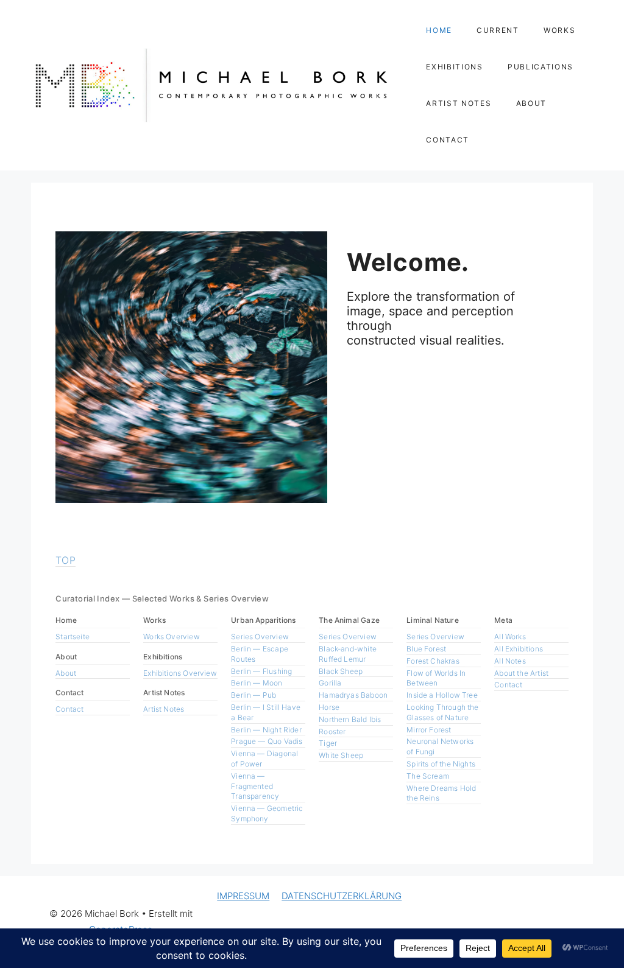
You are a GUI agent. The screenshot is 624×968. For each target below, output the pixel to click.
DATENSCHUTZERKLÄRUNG (342, 896)
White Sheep (341, 755)
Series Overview (260, 636)
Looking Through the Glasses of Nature (442, 712)
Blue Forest (426, 648)
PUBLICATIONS (540, 66)
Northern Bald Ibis (350, 719)
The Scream (427, 775)
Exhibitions (375, 922)
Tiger (328, 743)
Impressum (558, 922)
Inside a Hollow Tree (442, 695)
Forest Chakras (432, 660)
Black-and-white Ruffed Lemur (348, 654)
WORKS (559, 30)
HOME (439, 30)
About (65, 673)
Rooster (332, 731)
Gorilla (330, 682)
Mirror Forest (428, 729)
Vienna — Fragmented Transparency (255, 786)
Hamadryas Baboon (353, 695)
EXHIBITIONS (454, 66)
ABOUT (531, 103)
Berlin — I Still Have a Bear (265, 712)
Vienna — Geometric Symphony (267, 813)
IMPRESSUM (243, 896)
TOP (65, 560)
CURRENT (498, 30)
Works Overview (171, 636)
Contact (69, 709)
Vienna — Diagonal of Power (264, 758)
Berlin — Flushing (261, 671)
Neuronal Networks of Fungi (439, 746)
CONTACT (447, 139)
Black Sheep (341, 671)
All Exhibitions (518, 648)
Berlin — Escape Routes (259, 654)
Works (333, 922)
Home (301, 922)
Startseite (72, 636)
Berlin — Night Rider (266, 729)
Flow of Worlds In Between (436, 678)
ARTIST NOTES (458, 103)
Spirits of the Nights (440, 763)
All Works (510, 636)
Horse (329, 707)
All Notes (510, 660)
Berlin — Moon (256, 682)
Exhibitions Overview (180, 673)
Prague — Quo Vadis (266, 741)
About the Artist (521, 673)
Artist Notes (163, 709)
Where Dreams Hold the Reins (441, 793)
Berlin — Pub (253, 695)
